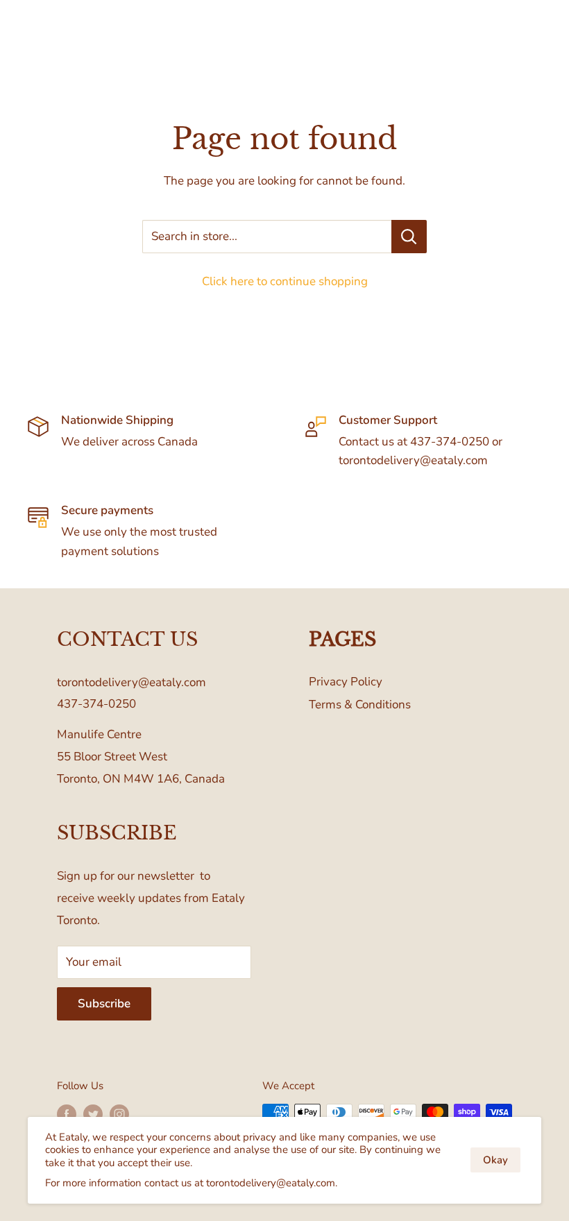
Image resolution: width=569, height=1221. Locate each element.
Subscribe (104, 1003)
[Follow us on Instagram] (119, 1114)
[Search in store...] (409, 236)
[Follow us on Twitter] (93, 1114)
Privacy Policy (345, 682)
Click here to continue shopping (285, 281)
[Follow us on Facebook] (66, 1114)
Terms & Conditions (360, 704)
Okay (495, 1160)
